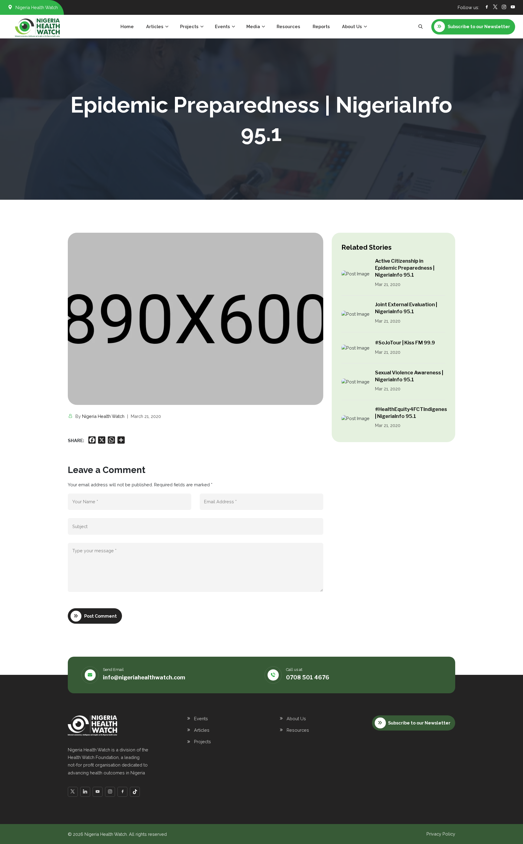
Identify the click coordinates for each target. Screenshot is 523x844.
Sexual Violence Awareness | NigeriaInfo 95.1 (409, 376)
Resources (288, 26)
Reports (321, 26)
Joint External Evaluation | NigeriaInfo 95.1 (406, 307)
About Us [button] (352, 26)
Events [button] (222, 26)
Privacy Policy (440, 833)
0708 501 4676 (307, 677)
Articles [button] (154, 26)
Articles (201, 730)
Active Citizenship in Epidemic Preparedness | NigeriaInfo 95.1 (404, 268)
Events (201, 718)
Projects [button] (189, 26)
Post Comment (100, 616)
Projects (202, 741)
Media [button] (253, 26)
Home (127, 26)
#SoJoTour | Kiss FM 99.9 (405, 343)
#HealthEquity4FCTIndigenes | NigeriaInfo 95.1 (411, 412)
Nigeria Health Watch (103, 416)
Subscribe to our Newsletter (419, 722)
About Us (296, 718)
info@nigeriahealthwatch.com (144, 677)
